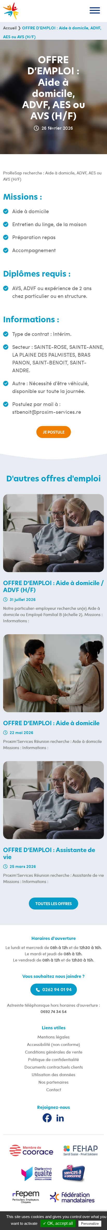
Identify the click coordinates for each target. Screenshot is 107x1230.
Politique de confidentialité (53, 1059)
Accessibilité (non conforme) (53, 1044)
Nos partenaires (53, 1082)
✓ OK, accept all (58, 1223)
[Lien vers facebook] (47, 1117)
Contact (53, 1089)
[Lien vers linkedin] (60, 1117)
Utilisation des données (53, 1074)
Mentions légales (53, 1037)
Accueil (10, 28)
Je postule (53, 432)
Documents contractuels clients (53, 1067)
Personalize (90, 1224)
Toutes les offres (53, 904)
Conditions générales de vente (53, 1052)
